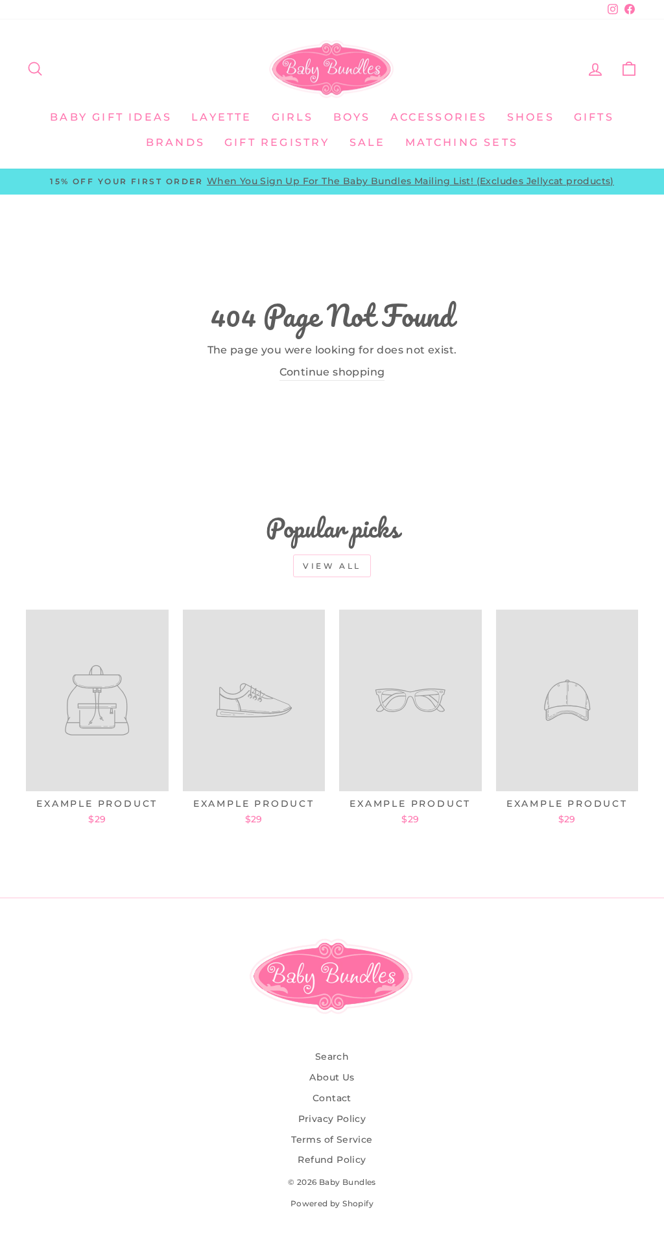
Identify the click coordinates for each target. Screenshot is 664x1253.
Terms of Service (331, 1139)
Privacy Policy (332, 1119)
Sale (368, 142)
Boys (352, 117)
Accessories (439, 117)
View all (332, 566)
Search (332, 1056)
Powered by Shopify (332, 1203)
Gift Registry (277, 142)
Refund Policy (332, 1159)
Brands (175, 142)
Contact (332, 1098)
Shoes (530, 117)
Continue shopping (332, 372)
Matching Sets (462, 142)
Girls (293, 117)
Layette (221, 117)
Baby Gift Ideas (111, 117)
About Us (331, 1077)
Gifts (594, 117)
